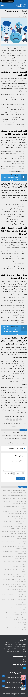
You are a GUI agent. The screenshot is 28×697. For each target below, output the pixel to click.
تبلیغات (24, 661)
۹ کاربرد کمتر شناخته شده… (14, 677)
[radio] (20, 420)
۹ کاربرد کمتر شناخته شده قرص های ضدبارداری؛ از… (14, 432)
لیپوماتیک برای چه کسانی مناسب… (12, 687)
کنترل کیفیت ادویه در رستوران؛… (13, 682)
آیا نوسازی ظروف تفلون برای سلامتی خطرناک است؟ (15, 561)
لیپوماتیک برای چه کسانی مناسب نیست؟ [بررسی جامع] (14, 498)
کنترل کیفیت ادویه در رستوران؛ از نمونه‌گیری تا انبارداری (14, 435)
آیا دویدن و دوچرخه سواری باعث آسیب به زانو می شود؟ (14, 599)
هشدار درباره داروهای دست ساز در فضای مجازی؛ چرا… (14, 443)
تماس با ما (23, 659)
